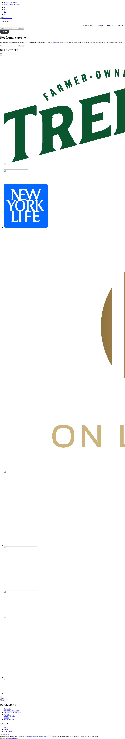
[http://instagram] (4, 11)
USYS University (9, 716)
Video (6, 729)
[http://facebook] (4, 7)
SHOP (4, 31)
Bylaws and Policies (10, 719)
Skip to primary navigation (12, 4)
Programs (100, 25)
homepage (53, 42)
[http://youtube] (5, 13)
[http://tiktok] (4, 14)
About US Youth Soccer (11, 711)
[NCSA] (16, 169)
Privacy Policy (4, 734)
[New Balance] (16, 183)
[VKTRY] (62, 677)
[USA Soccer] (20, 590)
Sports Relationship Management (37, 736)
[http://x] (4, 9)
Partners (6, 718)
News (6, 728)
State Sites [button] (87, 26)
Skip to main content (10, 2)
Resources (111, 25)
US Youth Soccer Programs (12, 712)
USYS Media (8, 731)
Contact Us (7, 709)
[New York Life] (26, 227)
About (120, 25)
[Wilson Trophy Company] (18, 693)
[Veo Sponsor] (43, 616)
